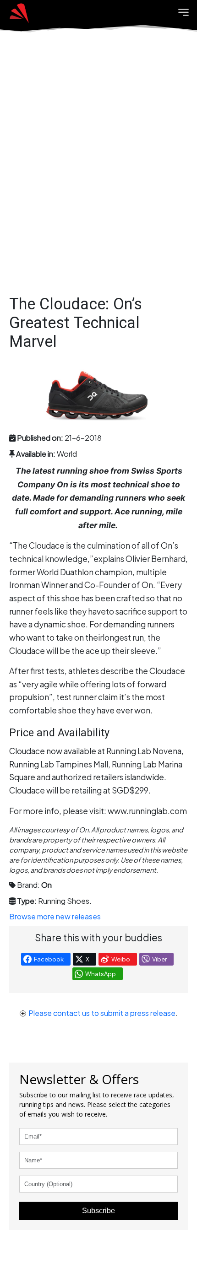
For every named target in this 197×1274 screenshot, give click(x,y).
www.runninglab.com (147, 811)
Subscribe (98, 1211)
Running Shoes (63, 901)
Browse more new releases (55, 916)
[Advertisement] (98, 171)
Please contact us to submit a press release (101, 1013)
